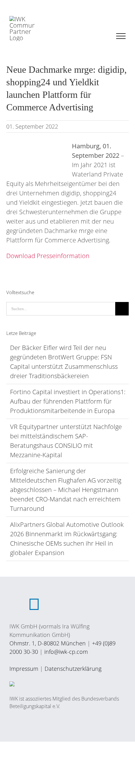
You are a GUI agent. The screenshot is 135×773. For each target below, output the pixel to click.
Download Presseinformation (47, 255)
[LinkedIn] (34, 604)
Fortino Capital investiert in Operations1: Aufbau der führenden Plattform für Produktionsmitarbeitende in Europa (68, 401)
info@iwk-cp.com (66, 651)
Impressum (23, 668)
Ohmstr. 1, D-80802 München (47, 643)
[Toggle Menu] (121, 36)
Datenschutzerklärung (73, 668)
